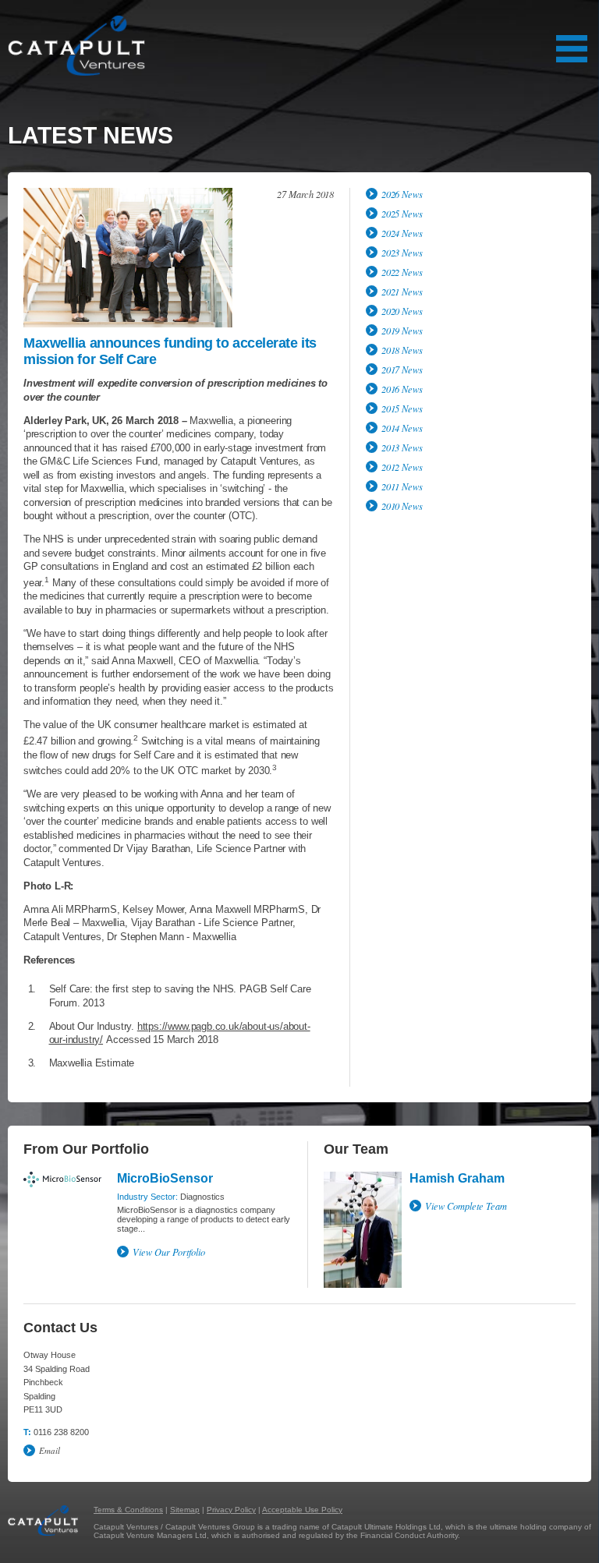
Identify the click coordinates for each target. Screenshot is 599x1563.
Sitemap (185, 1509)
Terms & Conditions (128, 1509)
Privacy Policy (231, 1509)
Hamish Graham (457, 1178)
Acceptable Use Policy (302, 1509)
